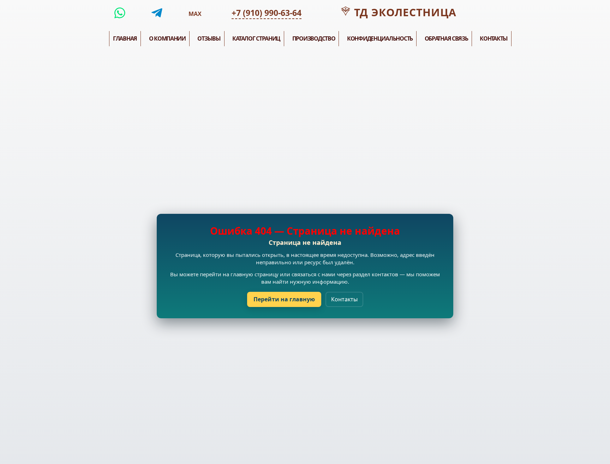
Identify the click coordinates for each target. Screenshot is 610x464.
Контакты (344, 299)
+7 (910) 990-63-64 (266, 12)
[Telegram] (156, 13)
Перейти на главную (284, 299)
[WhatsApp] (119, 13)
